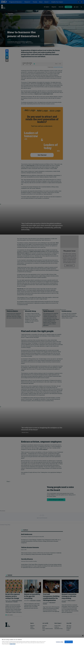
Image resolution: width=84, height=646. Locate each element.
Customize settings (59, 641)
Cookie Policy (12, 643)
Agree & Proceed (68, 641)
